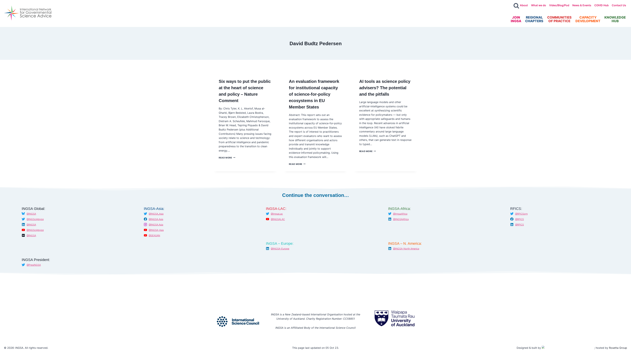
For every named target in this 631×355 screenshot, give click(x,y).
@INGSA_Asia (156, 213)
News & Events (581, 5)
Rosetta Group (618, 347)
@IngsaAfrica (400, 213)
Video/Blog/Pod (559, 5)
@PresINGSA (34, 264)
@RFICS (519, 219)
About (524, 5)
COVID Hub (601, 5)
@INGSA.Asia (156, 219)
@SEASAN (154, 235)
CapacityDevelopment (587, 19)
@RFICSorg (521, 213)
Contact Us (619, 5)
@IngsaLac (277, 213)
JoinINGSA (516, 19)
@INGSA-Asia (156, 230)
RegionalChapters (534, 19)
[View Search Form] (516, 6)
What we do (538, 5)
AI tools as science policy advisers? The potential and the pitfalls (384, 88)
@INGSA (31, 213)
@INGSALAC (278, 219)
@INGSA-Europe (280, 248)
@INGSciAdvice (35, 219)
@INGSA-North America (406, 248)
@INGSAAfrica (401, 219)
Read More (227, 157)
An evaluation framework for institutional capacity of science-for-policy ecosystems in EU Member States (314, 94)
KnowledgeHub (615, 19)
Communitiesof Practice (559, 19)
